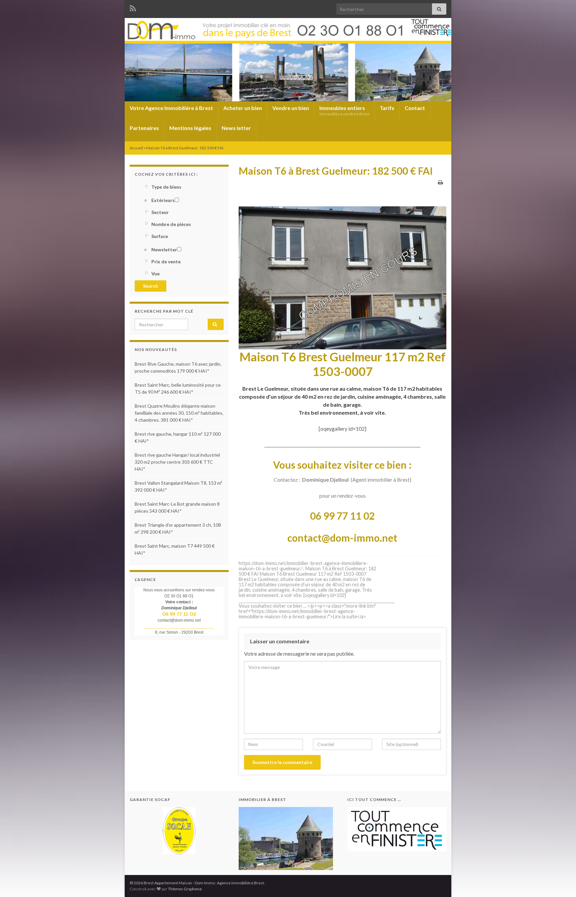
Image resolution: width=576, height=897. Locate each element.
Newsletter (164, 249)
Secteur (160, 212)
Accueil (136, 147)
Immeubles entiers (344, 110)
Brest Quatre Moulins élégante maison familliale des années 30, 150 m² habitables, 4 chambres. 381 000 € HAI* (179, 413)
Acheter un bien (242, 108)
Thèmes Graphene (185, 888)
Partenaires (144, 128)
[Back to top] (561, 882)
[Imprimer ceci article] (440, 182)
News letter (236, 128)
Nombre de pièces (171, 224)
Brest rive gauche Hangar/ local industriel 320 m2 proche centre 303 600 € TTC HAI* (177, 462)
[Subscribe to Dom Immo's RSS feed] (133, 7)
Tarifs (387, 108)
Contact (415, 108)
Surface (159, 236)
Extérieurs (163, 200)
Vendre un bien (290, 108)
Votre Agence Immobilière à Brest (171, 108)
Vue (155, 273)
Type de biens (166, 186)
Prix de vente (166, 261)
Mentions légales (190, 128)
